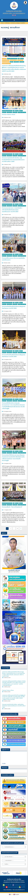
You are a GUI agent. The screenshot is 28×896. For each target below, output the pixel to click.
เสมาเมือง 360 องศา (22, 112)
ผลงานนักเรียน (20, 60)
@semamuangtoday (13, 887)
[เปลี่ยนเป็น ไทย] (13, 15)
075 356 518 (8, 885)
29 (17, 528)
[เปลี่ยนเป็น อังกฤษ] (15, 15)
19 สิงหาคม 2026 (7, 117)
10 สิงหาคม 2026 (7, 214)
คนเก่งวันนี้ (4, 58)
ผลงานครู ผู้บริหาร (5, 60)
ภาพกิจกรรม (7, 23)
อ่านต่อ (3, 763)
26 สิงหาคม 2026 (7, 74)
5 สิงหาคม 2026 (6, 262)
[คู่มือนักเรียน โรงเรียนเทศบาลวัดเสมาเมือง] (14, 596)
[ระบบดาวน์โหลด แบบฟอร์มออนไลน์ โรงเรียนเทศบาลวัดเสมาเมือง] (14, 590)
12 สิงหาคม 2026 (7, 164)
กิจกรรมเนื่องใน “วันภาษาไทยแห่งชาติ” (12, 507)
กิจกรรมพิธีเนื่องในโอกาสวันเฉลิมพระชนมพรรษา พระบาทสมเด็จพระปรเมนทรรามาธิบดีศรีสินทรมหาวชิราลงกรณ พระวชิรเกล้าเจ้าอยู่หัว (13, 405)
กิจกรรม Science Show (8, 114)
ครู (18, 58)
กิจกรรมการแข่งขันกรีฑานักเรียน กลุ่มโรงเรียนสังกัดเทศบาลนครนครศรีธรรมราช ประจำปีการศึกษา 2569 (13, 159)
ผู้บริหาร (11, 61)
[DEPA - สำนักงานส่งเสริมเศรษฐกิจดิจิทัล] (6, 871)
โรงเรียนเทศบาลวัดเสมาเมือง (14, 11)
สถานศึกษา (22, 61)
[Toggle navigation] (14, 20)
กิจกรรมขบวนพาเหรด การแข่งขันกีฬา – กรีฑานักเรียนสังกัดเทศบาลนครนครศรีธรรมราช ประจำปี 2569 (12, 210)
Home (2, 23)
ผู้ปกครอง (4, 112)
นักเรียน (22, 58)
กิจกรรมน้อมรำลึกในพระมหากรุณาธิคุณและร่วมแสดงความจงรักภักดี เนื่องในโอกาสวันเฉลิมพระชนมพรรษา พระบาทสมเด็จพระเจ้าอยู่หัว (13, 457)
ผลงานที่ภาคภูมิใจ (13, 60)
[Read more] (25, 2)
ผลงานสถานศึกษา (5, 61)
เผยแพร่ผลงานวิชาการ (6, 63)
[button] (26, 20)
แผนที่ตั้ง (23, 887)
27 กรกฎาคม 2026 (7, 509)
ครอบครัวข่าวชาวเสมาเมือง (12, 58)
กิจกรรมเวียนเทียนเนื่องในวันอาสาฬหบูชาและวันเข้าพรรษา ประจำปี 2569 (13, 307)
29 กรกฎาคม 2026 (7, 311)
